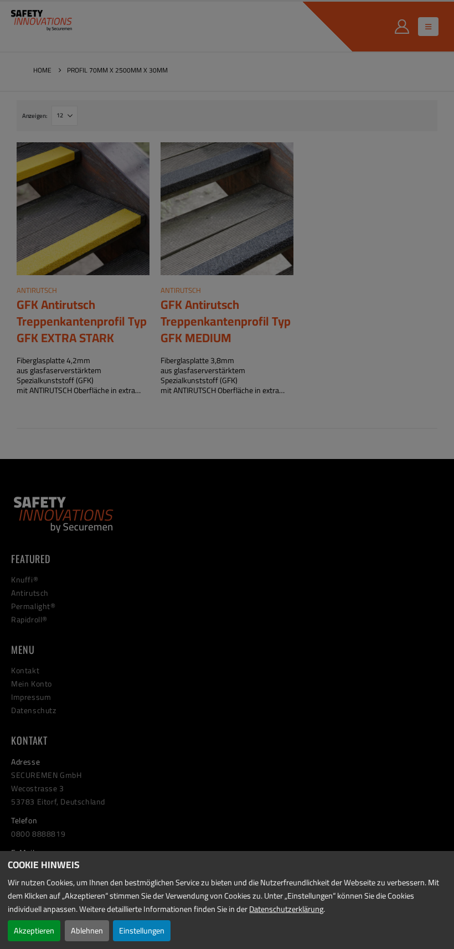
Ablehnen (87, 930)
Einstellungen (141, 930)
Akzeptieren (34, 930)
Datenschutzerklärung (286, 908)
